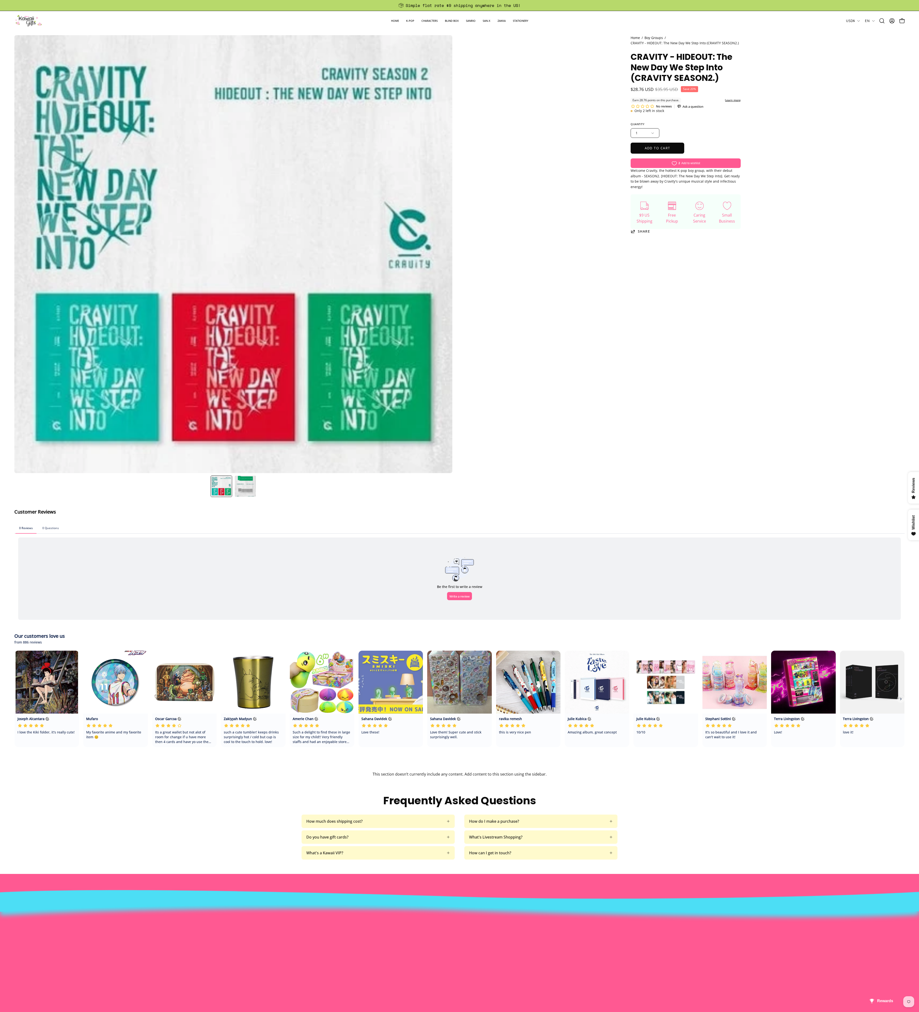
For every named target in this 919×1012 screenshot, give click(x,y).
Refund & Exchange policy (262, 927)
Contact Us (429, 919)
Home (635, 37)
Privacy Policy (251, 950)
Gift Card (427, 935)
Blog (423, 942)
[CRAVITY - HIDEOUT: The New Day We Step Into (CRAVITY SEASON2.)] (221, 486)
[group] (459, 5)
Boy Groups (653, 37)
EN (867, 20)
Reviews (426, 950)
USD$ (850, 20)
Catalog (246, 935)
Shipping (427, 927)
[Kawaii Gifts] (28, 21)
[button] (410, 20)
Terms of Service (254, 942)
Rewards (247, 919)
